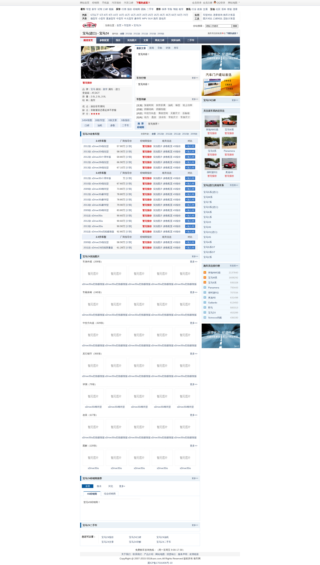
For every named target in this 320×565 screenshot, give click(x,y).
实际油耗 (175, 40)
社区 (218, 9)
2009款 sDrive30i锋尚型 (96, 189)
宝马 (93, 89)
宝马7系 (208, 202)
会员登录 (197, 2)
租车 (181, 9)
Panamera (229, 151)
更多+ (122, 486)
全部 (122, 34)
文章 (146, 40)
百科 (224, 9)
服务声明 (182, 554)
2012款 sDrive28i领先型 (96, 162)
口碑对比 (217, 18)
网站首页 (84, 2)
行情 (124, 9)
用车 (176, 48)
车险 (170, 9)
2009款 (161, 34)
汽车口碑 (128, 2)
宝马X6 (207, 227)
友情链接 (194, 554)
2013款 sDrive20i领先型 (96, 151)
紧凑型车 (111, 18)
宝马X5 (207, 237)
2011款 (145, 34)
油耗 (100, 125)
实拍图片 (132, 40)
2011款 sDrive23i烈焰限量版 (98, 247)
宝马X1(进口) (210, 232)
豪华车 (137, 18)
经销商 (95, 2)
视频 (111, 9)
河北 (110, 486)
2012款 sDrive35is (93, 221)
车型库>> (234, 185)
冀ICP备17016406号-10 (160, 562)
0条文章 (112, 120)
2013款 (129, 34)
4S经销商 (92, 493)
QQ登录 (221, 2)
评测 (168, 48)
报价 (129, 9)
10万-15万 (124, 15)
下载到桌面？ (232, 33)
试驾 (100, 9)
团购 (143, 9)
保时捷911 (212, 172)
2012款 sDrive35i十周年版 (97, 178)
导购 (160, 48)
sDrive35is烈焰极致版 (93, 284)
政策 (199, 9)
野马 (210, 307)
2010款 (153, 34)
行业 (194, 9)
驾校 (175, 9)
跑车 (156, 18)
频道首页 (88, 40)
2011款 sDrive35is (93, 215)
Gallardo (212, 302)
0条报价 (125, 120)
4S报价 (177, 146)
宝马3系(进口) (211, 207)
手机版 (105, 2)
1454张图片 (87, 120)
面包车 (162, 18)
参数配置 (104, 40)
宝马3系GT (209, 252)
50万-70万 (182, 15)
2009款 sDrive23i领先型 (96, 242)
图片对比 (207, 18)
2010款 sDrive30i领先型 (96, 183)
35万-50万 (171, 15)
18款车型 (100, 120)
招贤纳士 (171, 554)
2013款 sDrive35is (93, 226)
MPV (144, 18)
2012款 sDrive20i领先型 (96, 146)
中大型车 (129, 18)
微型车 (94, 18)
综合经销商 (110, 493)
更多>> (195, 78)
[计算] (129, 146)
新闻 (151, 48)
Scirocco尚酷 (215, 317)
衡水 (99, 486)
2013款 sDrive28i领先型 (96, 167)
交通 (205, 9)
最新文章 (141, 48)
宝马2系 (208, 257)
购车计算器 (229, 15)
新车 (94, 9)
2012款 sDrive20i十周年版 (97, 157)
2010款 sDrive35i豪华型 (96, 199)
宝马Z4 (137, 25)
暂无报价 (87, 82)
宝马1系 (208, 217)
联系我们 (137, 554)
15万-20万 (136, 15)
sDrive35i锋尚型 (93, 406)
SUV (150, 18)
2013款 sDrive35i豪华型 (96, 205)
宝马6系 (212, 151)
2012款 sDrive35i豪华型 (96, 194)
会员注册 (207, 2)
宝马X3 (207, 222)
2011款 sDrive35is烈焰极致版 (99, 231)
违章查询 (217, 15)
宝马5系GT (209, 247)
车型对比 (207, 15)
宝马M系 (229, 129)
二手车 (150, 9)
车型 (88, 9)
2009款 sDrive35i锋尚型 (96, 210)
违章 (235, 9)
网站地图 (232, 2)
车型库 (127, 25)
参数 (112, 125)
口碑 (105, 9)
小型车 (101, 18)
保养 (164, 9)
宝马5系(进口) (211, 192)
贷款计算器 (229, 18)
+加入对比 (190, 146)
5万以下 (94, 15)
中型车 (119, 18)
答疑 (229, 9)
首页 (119, 25)
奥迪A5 (229, 172)
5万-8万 (104, 15)
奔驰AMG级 (212, 129)
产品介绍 (148, 554)
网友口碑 (159, 40)
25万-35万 (159, 15)
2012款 (137, 34)
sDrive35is (93, 468)
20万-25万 (147, 15)
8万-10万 (113, 15)
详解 (135, 541)
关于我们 (126, 554)
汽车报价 (116, 2)
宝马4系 (208, 242)
